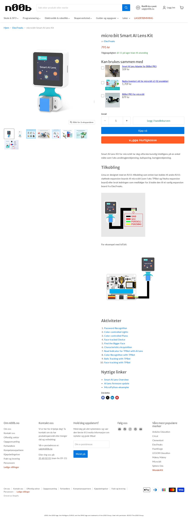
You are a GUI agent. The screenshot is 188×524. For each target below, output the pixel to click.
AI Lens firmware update (116, 383)
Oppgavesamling (12, 441)
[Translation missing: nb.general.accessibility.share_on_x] (107, 397)
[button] (9, 134)
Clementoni (157, 440)
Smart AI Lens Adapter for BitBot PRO (139, 66)
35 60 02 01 (45, 458)
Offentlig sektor (11, 437)
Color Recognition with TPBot (119, 354)
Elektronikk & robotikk (56, 18)
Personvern (9, 463)
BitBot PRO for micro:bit (133, 94)
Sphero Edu (157, 465)
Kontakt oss (9, 433)
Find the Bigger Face (114, 343)
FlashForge (157, 448)
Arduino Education (161, 431)
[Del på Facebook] (103, 397)
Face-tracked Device (114, 339)
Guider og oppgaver (106, 18)
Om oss (7, 429)
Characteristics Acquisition (118, 347)
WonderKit (157, 470)
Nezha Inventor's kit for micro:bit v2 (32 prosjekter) (145, 81)
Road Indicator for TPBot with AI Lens (123, 351)
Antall (103, 114)
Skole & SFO (10, 18)
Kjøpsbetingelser (12, 454)
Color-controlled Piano (116, 335)
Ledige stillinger (11, 467)
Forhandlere (9, 446)
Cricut (155, 436)
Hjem (6, 27)
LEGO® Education (161, 453)
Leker (125, 18)
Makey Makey (159, 457)
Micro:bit (156, 461)
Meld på (80, 454)
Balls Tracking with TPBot (117, 358)
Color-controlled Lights (116, 331)
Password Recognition (115, 328)
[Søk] (126, 7)
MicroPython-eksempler (116, 387)
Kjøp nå (142, 130)
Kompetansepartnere (14, 450)
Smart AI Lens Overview (116, 379)
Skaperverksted (82, 18)
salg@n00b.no (45, 448)
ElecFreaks (17, 27)
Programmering (31, 18)
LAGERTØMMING (143, 18)
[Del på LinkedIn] (112, 397)
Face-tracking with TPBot (117, 362)
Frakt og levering (12, 458)
